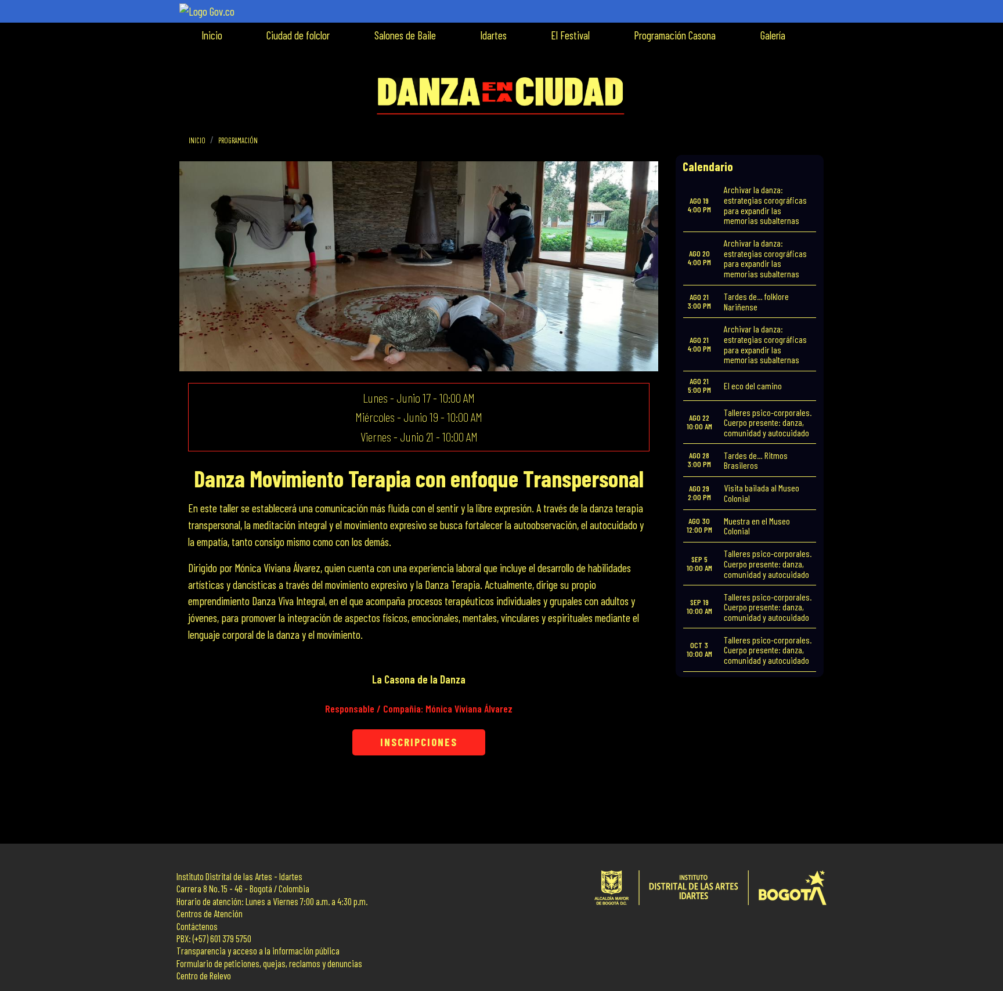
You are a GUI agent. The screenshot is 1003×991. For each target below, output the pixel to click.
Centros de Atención (209, 913)
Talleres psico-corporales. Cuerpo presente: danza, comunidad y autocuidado (767, 422)
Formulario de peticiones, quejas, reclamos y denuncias (269, 963)
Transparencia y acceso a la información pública (258, 950)
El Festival (570, 35)
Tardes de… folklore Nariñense (756, 301)
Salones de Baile (405, 35)
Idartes (493, 35)
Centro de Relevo (203, 975)
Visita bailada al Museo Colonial (761, 493)
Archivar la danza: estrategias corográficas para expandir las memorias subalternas (765, 205)
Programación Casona (675, 35)
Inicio (211, 35)
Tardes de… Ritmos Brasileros (756, 460)
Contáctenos (197, 926)
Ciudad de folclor (298, 35)
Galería (772, 35)
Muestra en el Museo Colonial (757, 526)
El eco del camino (753, 385)
